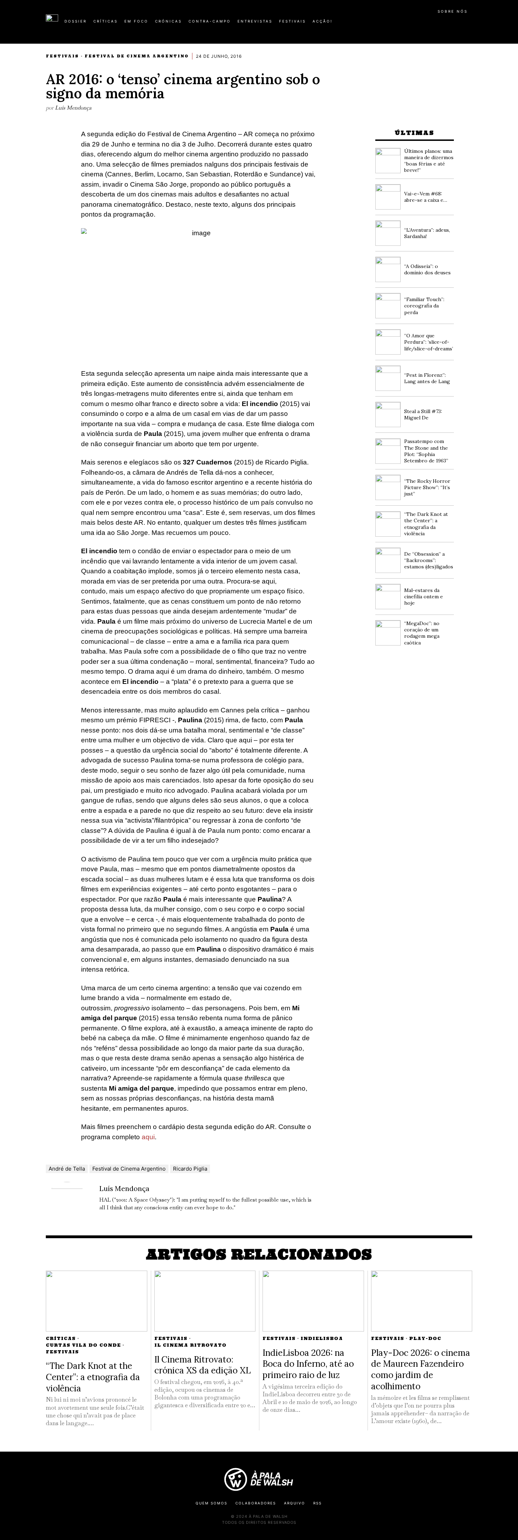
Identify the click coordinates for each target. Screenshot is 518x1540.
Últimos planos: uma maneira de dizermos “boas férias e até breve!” (429, 161)
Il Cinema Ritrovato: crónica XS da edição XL (202, 1365)
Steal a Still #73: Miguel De (423, 414)
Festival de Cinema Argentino (137, 56)
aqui (148, 1137)
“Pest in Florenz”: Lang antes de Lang (427, 378)
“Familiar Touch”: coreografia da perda (424, 305)
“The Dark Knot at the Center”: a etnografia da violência (426, 524)
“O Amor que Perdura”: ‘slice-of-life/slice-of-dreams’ (428, 341)
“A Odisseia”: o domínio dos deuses (427, 269)
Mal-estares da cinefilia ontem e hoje (423, 596)
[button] (468, 25)
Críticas (61, 1338)
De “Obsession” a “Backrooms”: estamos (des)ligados (428, 560)
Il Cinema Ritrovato (190, 1345)
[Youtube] (449, 24)
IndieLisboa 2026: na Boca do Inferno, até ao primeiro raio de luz (308, 1363)
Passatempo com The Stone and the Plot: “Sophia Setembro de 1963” (426, 451)
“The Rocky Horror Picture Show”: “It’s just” (427, 487)
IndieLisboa (322, 1338)
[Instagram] (427, 24)
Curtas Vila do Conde (83, 1345)
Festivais (62, 56)
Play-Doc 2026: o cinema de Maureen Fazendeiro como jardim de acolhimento (420, 1369)
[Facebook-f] (404, 24)
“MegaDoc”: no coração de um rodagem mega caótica (421, 633)
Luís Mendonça (73, 107)
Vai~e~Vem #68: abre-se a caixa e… (425, 197)
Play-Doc (425, 1338)
